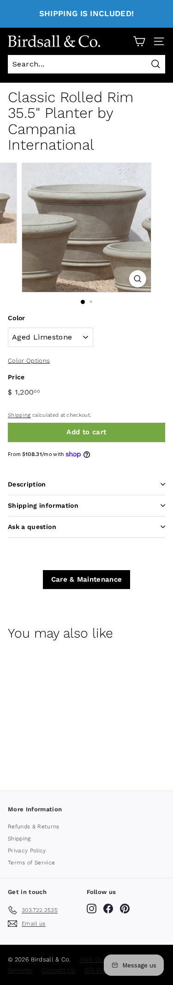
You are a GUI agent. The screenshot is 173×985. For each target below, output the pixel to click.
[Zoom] (137, 278)
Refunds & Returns (34, 826)
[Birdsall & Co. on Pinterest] (125, 908)
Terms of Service (31, 862)
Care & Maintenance (86, 579)
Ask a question (32, 526)
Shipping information (43, 505)
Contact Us (58, 970)
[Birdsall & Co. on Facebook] (108, 908)
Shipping (19, 415)
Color (16, 318)
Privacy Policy (27, 850)
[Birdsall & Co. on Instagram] (91, 908)
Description (27, 484)
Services (20, 970)
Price (16, 377)
